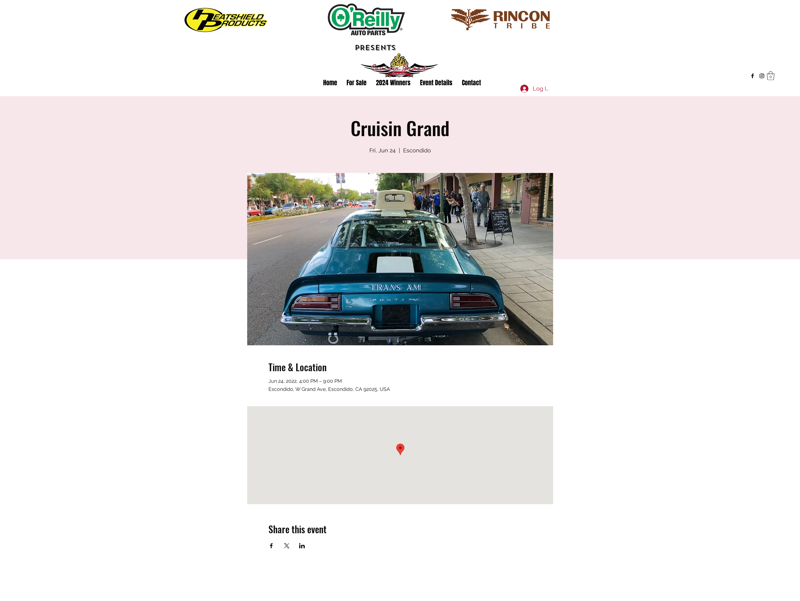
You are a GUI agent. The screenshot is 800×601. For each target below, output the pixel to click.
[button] (770, 75)
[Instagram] (762, 76)
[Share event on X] (287, 545)
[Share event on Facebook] (271, 545)
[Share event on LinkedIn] (302, 545)
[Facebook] (752, 76)
